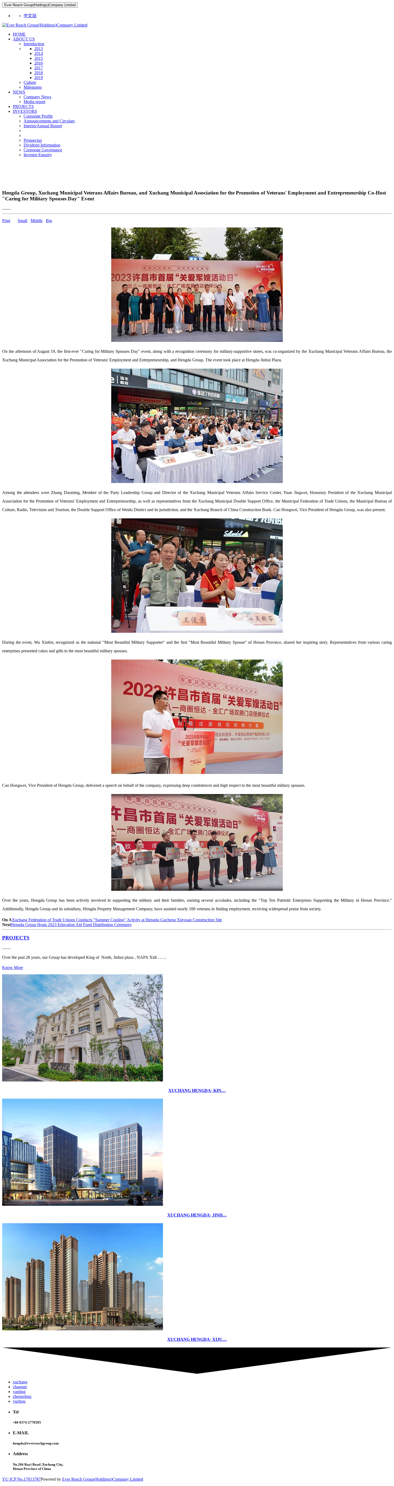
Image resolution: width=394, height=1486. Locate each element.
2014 (38, 53)
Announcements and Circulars (49, 121)
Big (49, 220)
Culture (30, 82)
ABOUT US (24, 39)
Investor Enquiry (38, 154)
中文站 (30, 15)
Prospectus (33, 140)
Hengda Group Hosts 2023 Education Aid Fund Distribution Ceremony (71, 924)
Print (6, 220)
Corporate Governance (43, 150)
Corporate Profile (38, 116)
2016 (38, 63)
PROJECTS (23, 106)
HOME (19, 34)
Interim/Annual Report (43, 125)
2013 (38, 48)
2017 (38, 68)
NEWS (19, 92)
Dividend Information (42, 145)
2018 (38, 72)
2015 (38, 58)
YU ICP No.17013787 (21, 1479)
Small (22, 220)
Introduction (34, 44)
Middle (37, 220)
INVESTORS (25, 111)
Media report (34, 101)
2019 (38, 77)
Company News (37, 97)
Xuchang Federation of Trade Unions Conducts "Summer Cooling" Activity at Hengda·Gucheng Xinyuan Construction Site (117, 920)
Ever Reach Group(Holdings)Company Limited (102, 1479)
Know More (12, 967)
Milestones (33, 87)
